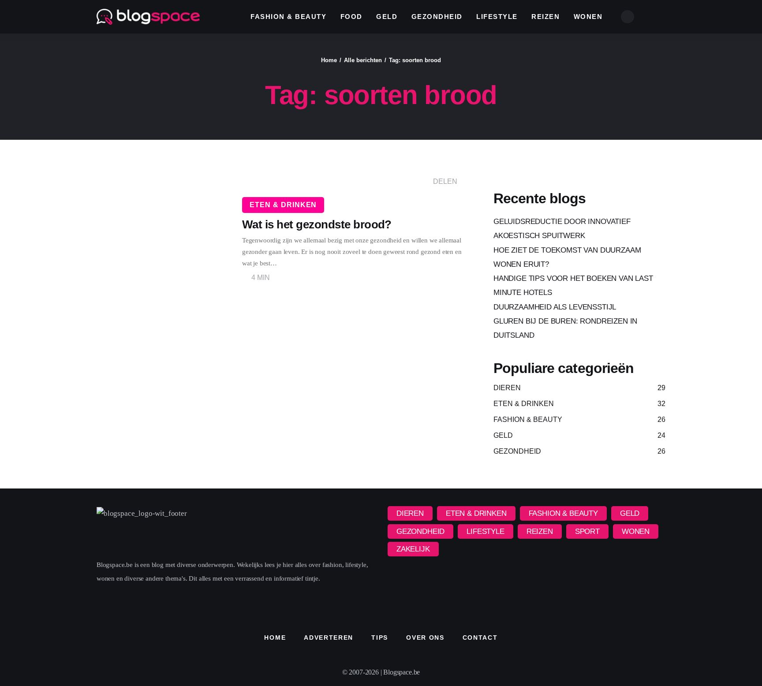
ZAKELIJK (413, 549)
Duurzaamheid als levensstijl (554, 307)
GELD (629, 513)
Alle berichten (363, 60)
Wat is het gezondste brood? (317, 224)
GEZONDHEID (420, 531)
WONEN (636, 531)
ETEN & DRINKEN (283, 205)
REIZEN (540, 531)
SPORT (587, 531)
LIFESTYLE (485, 531)
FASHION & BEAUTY (563, 513)
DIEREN (410, 513)
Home (329, 60)
